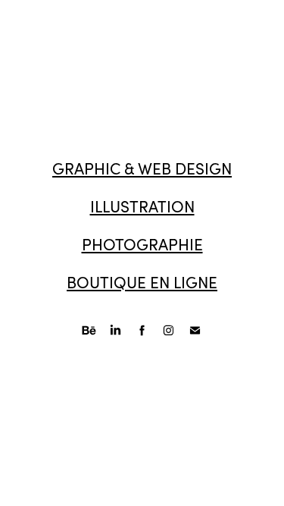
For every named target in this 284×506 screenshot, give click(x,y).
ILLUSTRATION (142, 206)
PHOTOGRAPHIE (142, 244)
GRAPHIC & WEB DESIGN (142, 168)
